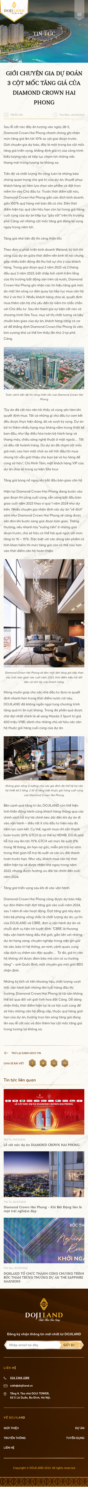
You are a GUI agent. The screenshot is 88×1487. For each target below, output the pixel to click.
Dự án (79, 1428)
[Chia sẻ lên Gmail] (64, 1063)
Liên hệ (9, 1447)
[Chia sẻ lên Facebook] (32, 1063)
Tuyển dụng (75, 1438)
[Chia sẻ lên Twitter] (43, 1063)
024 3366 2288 (19, 1378)
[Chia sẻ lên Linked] (54, 1063)
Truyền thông (15, 1438)
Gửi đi (69, 1345)
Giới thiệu (11, 1428)
